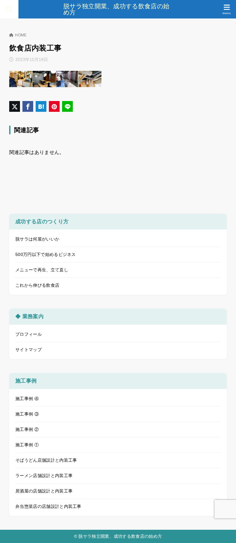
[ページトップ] (224, 531)
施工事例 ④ (27, 398)
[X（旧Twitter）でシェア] (14, 106)
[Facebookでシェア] (27, 106)
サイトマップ (28, 349)
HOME (20, 35)
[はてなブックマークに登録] (41, 106)
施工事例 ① (27, 444)
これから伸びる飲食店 (37, 285)
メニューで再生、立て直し (41, 269)
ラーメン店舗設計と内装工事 (44, 475)
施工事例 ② (27, 429)
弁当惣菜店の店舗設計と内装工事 (48, 506)
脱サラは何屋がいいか (37, 239)
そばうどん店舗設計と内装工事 (46, 460)
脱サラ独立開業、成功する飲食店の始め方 (116, 9)
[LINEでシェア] (67, 106)
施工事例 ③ (27, 413)
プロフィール (28, 334)
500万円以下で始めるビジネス (45, 254)
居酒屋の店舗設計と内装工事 (44, 490)
